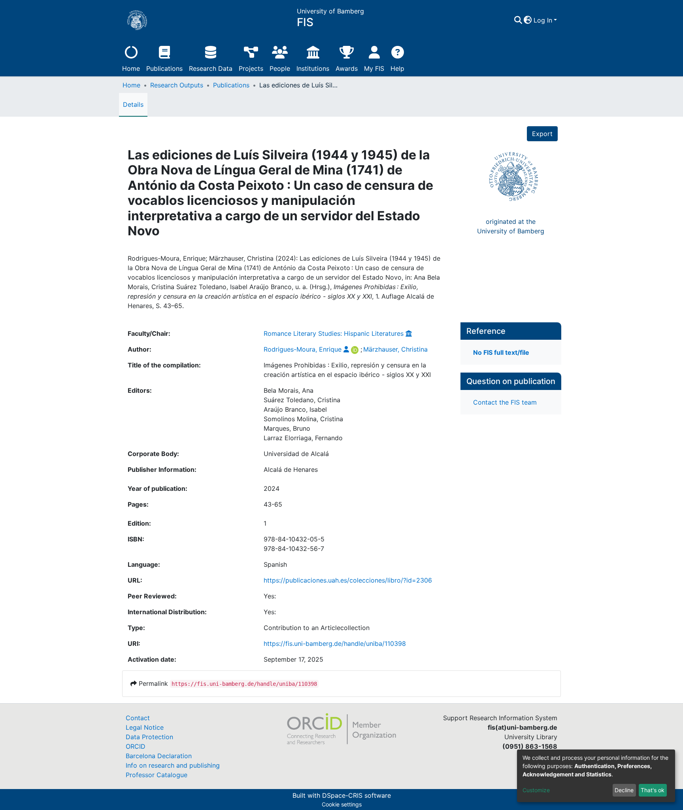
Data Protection (149, 737)
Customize (536, 790)
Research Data (210, 68)
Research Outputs (176, 85)
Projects (251, 68)
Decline (624, 790)
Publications (164, 68)
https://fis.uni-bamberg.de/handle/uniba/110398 (335, 643)
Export (542, 134)
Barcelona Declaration (159, 756)
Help (397, 68)
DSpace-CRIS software (356, 795)
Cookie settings (342, 804)
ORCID (135, 746)
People (280, 68)
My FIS (374, 68)
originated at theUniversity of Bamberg (510, 226)
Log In (543, 20)
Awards (347, 68)
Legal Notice (145, 727)
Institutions (312, 68)
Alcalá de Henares (291, 469)
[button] (528, 20)
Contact (138, 718)
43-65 (273, 504)
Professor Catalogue (156, 775)
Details (133, 104)
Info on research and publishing (173, 765)
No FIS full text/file (501, 352)
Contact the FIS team (505, 402)
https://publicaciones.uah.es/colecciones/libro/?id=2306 (348, 580)
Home (131, 68)
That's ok (652, 790)
